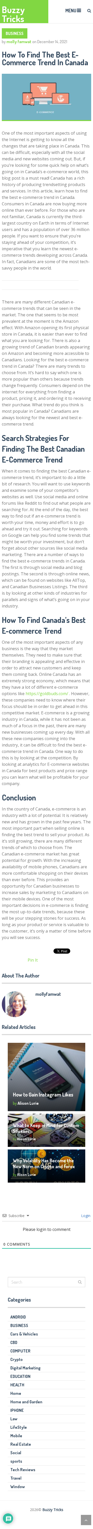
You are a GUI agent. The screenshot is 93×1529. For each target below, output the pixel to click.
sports (16, 1461)
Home (15, 1393)
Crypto (16, 1359)
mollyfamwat (48, 994)
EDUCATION (20, 1376)
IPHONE (17, 1410)
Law (13, 1418)
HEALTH (17, 1384)
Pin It (33, 960)
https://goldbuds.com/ (47, 693)
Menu (70, 10)
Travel (15, 1478)
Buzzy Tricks (13, 14)
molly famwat (18, 41)
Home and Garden (26, 1401)
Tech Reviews (22, 1469)
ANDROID (18, 1317)
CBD (13, 1342)
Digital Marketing (25, 1367)
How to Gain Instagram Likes (43, 1094)
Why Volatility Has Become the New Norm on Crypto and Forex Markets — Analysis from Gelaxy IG (46, 1166)
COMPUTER (20, 1350)
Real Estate (20, 1444)
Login (85, 1215)
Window (17, 1486)
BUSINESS (15, 33)
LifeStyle (18, 1427)
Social (15, 1452)
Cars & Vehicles (24, 1334)
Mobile (16, 1435)
